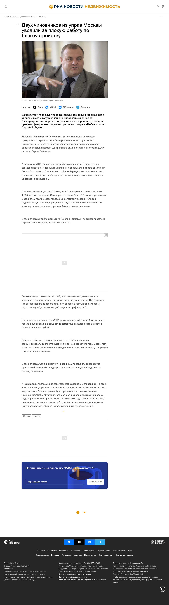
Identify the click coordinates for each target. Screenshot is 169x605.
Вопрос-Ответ (104, 551)
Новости (41, 551)
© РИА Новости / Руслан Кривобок (34, 100)
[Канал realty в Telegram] (100, 542)
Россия (37, 416)
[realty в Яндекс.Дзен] (79, 542)
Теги (130, 551)
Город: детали (89, 551)
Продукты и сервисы (72, 555)
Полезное (75, 551)
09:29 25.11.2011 (11, 17)
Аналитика (52, 551)
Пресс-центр (90, 555)
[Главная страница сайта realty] (84, 6)
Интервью (64, 551)
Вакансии (8, 569)
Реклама (55, 555)
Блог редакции (106, 555)
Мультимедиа (119, 551)
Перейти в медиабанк (56, 100)
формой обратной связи (137, 571)
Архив (130, 555)
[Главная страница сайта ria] (64, 6)
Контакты (120, 555)
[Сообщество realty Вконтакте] (90, 542)
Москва (26, 416)
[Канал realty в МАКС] (69, 542)
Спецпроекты (42, 555)
